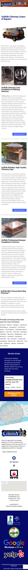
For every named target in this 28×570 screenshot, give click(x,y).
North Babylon (10, 329)
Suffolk (13, 387)
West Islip (16, 332)
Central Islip (21, 339)
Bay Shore (11, 334)
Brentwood (18, 336)
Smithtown (7, 343)
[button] (25, 3)
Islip (8, 339)
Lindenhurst (23, 325)
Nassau (7, 387)
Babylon (2, 332)
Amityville (3, 325)
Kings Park (20, 341)
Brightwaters (19, 334)
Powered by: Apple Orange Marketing (14, 568)
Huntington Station (20, 329)
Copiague (15, 325)
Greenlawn (3, 334)
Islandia (13, 343)
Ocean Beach (4, 345)
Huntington (23, 332)
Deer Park (9, 332)
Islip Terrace (12, 341)
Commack (3, 339)
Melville (9, 325)
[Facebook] (14, 458)
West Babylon (4, 327)
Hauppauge (3, 341)
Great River (20, 343)
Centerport (10, 336)
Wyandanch (12, 327)
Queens (19, 387)
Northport (14, 339)
